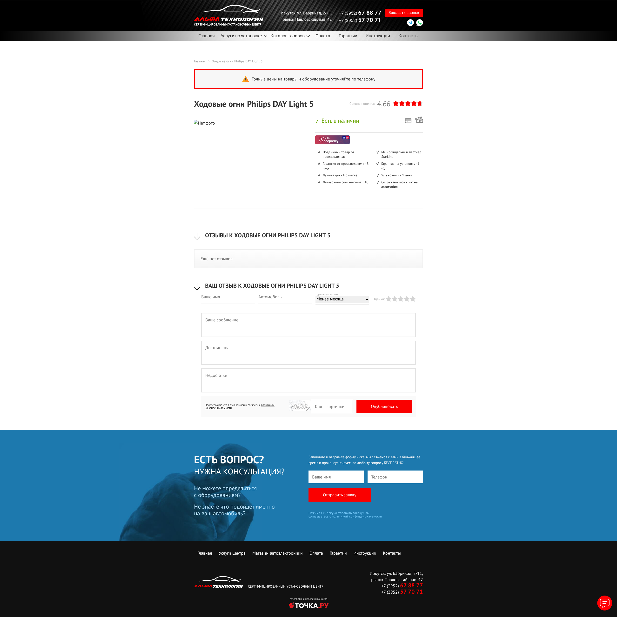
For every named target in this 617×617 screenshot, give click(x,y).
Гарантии (348, 35)
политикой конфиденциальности (357, 516)
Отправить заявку (339, 495)
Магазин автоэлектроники (277, 553)
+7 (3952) (360, 13)
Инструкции (378, 35)
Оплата (322, 35)
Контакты (408, 35)
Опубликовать (384, 406)
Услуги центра (232, 553)
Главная (206, 35)
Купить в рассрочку (332, 139)
